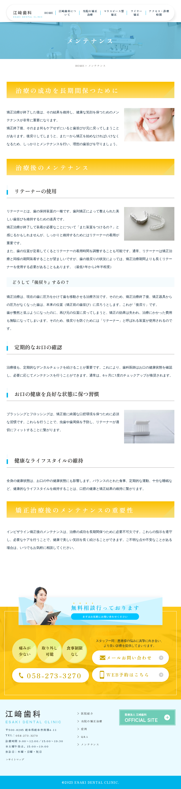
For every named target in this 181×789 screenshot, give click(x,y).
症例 (84, 729)
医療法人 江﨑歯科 (141, 718)
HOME (80, 65)
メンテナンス (90, 744)
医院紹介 (87, 713)
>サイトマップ (15, 759)
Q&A (84, 736)
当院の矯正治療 (91, 721)
